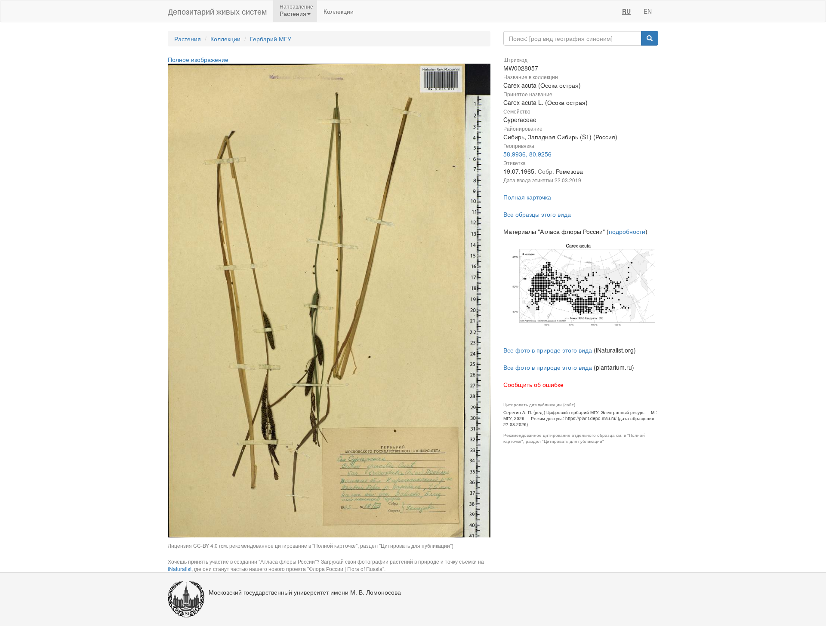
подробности (627, 231)
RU (626, 11)
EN (648, 11)
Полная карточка (527, 197)
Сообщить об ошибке (533, 384)
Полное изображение (198, 59)
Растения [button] (293, 13)
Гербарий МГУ (270, 38)
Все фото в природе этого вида (547, 350)
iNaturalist (179, 568)
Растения (187, 38)
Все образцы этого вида (537, 214)
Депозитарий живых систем (217, 11)
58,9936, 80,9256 (527, 154)
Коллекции (339, 11)
